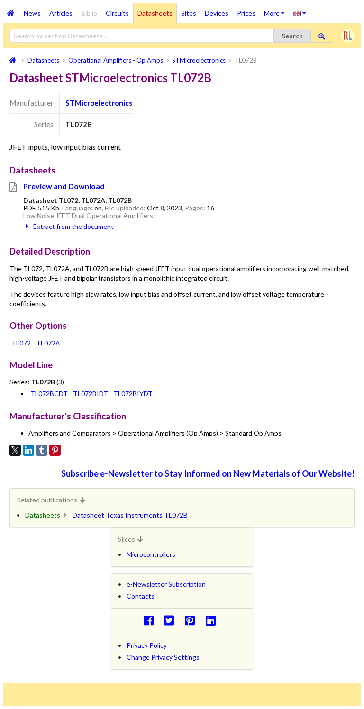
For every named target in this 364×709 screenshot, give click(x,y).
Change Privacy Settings (163, 657)
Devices (216, 13)
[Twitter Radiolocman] (172, 620)
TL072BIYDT (133, 394)
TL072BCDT (49, 394)
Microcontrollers (151, 554)
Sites (188, 13)
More (276, 10)
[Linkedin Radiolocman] (213, 620)
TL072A (48, 343)
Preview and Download (64, 186)
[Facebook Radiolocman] (151, 620)
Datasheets (155, 13)
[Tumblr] (41, 450)
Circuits (117, 13)
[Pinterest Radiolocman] (192, 620)
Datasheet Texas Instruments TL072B (130, 515)
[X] (15, 450)
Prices (246, 13)
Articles (61, 13)
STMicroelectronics (98, 103)
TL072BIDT (90, 394)
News (32, 13)
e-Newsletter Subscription (166, 584)
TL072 (21, 343)
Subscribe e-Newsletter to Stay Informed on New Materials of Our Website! (208, 473)
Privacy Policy (147, 645)
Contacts (141, 596)
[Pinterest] (55, 450)
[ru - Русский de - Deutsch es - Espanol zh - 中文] (299, 13)
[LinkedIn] (28, 450)
